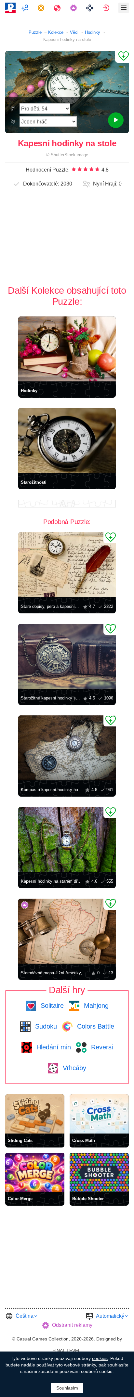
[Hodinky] (67, 348)
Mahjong (95, 1005)
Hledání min (52, 1047)
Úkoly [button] (42, 7)
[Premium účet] (74, 7)
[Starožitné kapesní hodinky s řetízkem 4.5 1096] (67, 656)
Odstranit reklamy (72, 1325)
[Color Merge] (34, 1172)
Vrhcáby (73, 1067)
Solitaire (51, 1005)
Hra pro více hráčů (25, 7)
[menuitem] (25, 7)
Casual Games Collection (43, 1338)
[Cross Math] (99, 1114)
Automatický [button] (110, 1316)
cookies (100, 1358)
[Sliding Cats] (34, 1114)
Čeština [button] (25, 1316)
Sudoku (45, 1026)
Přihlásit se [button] (107, 7)
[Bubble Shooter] (99, 1172)
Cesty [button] (58, 7)
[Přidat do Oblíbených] (122, 57)
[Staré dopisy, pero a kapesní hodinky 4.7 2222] (67, 564)
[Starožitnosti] (67, 440)
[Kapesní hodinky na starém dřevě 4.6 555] (67, 839)
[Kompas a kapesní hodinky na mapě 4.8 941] (67, 747)
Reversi (101, 1047)
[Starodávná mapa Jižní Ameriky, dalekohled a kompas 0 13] (67, 931)
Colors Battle (94, 1026)
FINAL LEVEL (66, 1350)
